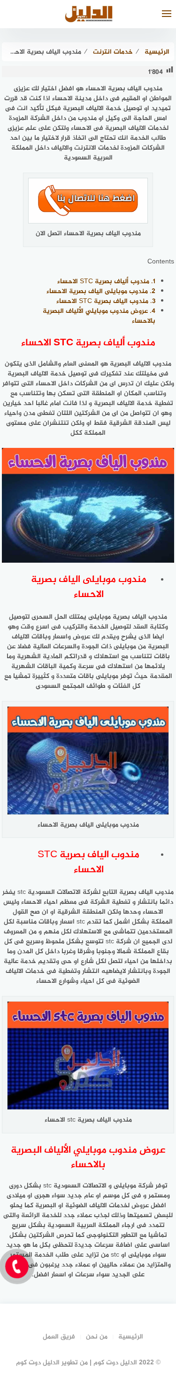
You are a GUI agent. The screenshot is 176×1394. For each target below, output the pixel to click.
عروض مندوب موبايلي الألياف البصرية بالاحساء (99, 316)
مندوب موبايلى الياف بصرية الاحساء (100, 291)
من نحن (96, 1336)
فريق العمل (59, 1336)
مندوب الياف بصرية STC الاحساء (105, 301)
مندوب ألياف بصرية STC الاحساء (106, 281)
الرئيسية (130, 1336)
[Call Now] (17, 1266)
